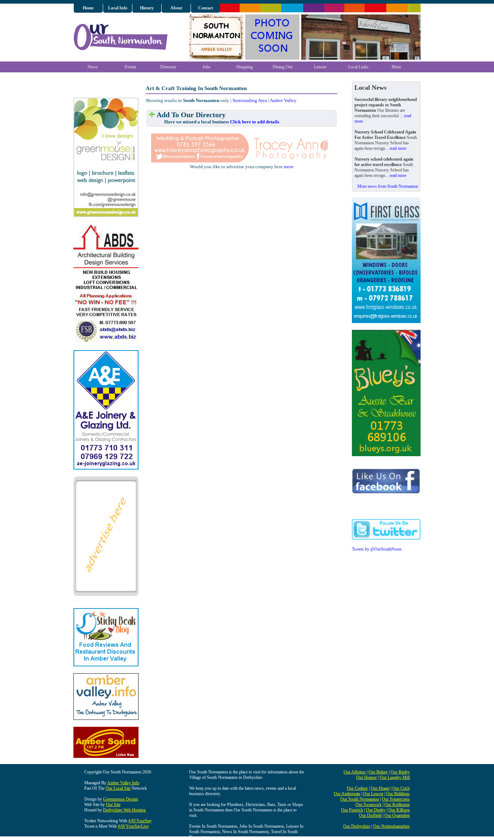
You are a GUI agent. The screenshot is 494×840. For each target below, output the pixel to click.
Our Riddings (398, 793)
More (396, 66)
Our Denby (376, 810)
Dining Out (282, 66)
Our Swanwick (368, 804)
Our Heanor (366, 777)
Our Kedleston (397, 804)
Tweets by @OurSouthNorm (376, 549)
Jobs (206, 66)
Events (130, 66)
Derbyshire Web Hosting (124, 810)
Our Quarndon (397, 815)
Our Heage (380, 788)
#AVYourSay (140, 820)
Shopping (244, 66)
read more (397, 148)
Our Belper (378, 772)
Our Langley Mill (395, 777)
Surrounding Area (250, 100)
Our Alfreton (355, 772)
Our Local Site (118, 788)
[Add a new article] (152, 115)
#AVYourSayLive (133, 826)
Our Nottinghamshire (391, 826)
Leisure (320, 66)
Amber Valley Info (123, 782)
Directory (168, 66)
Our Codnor (357, 788)
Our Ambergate (347, 793)
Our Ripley (400, 772)
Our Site (113, 804)
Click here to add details (254, 121)
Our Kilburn (399, 810)
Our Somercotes (396, 799)
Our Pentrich (352, 810)
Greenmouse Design (120, 799)
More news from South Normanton (387, 186)
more (289, 166)
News (93, 66)
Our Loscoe (373, 793)
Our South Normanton (359, 799)
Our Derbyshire (356, 826)
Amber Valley (283, 100)
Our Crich (401, 788)
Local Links (358, 66)
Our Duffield (370, 815)
